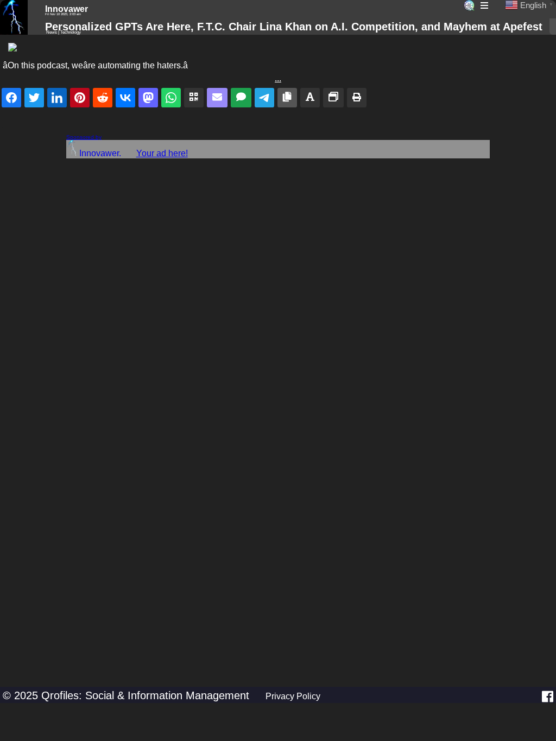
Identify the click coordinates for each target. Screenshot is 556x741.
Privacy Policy (293, 696)
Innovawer (66, 9)
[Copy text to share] (310, 97)
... (278, 78)
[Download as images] (333, 97)
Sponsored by (84, 137)
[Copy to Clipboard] (287, 97)
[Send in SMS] (241, 97)
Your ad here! (162, 153)
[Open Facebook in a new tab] (547, 696)
